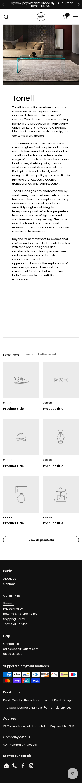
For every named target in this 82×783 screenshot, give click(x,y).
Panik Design (63, 700)
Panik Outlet (11, 700)
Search (8, 603)
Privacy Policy (13, 609)
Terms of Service (15, 624)
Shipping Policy (14, 619)
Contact (9, 584)
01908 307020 (12, 654)
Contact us (11, 644)
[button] (6, 17)
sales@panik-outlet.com (20, 649)
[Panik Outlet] (41, 16)
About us (9, 578)
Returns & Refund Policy (20, 614)
